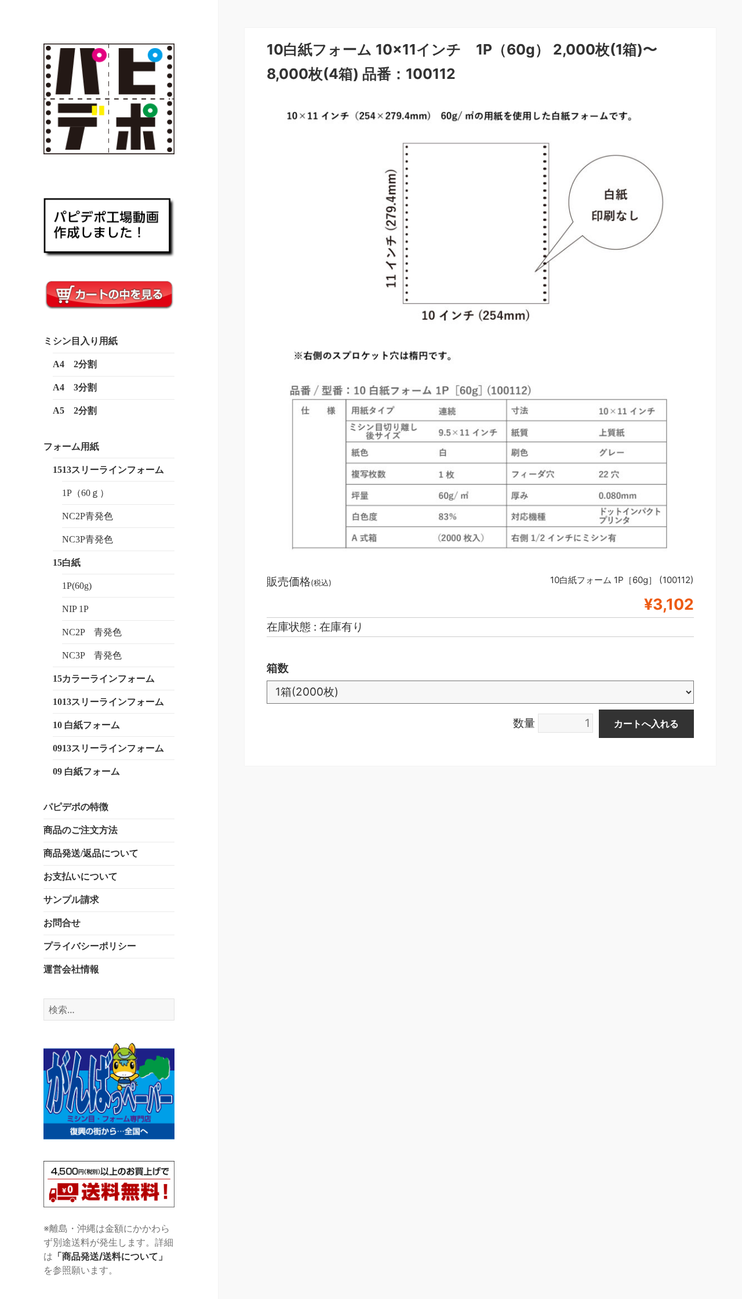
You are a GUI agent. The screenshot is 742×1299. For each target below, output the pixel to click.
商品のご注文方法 (80, 830)
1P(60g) (77, 586)
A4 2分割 (75, 364)
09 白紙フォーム (86, 771)
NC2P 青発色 (92, 632)
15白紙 (67, 562)
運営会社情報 (71, 969)
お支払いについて (80, 876)
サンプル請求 (71, 899)
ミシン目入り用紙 (80, 341)
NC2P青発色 (87, 516)
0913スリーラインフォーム (108, 748)
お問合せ (62, 923)
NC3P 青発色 (92, 655)
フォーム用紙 (71, 446)
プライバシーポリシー (89, 946)
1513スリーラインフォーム (108, 470)
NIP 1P (75, 609)
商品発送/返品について (91, 853)
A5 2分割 (75, 410)
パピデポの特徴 (75, 807)
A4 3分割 (75, 387)
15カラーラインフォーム (104, 678)
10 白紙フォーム (86, 725)
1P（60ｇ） (85, 493)
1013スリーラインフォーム (108, 702)
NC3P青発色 (87, 539)
